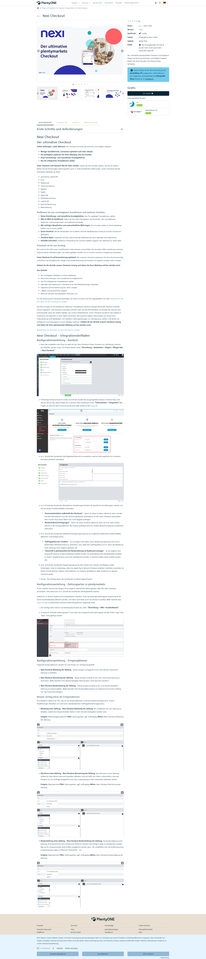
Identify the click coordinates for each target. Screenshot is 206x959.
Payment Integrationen (66, 8)
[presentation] (38, 51)
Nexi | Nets (148, 26)
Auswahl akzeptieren (58, 954)
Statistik (60, 948)
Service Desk (76, 932)
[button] (73, 84)
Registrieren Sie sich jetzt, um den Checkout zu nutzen (58, 330)
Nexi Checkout (82, 8)
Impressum (164, 957)
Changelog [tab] (62, 122)
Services (85, 3)
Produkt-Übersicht (44, 929)
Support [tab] (76, 122)
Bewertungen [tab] (91, 122)
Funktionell (45, 948)
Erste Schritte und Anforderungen (60, 129)
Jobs (140, 932)
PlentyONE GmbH (146, 929)
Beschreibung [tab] (45, 122)
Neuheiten (109, 3)
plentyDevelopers (111, 929)
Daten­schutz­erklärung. (51, 943)
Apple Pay (40, 602)
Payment (52, 8)
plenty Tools (97, 3)
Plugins (75, 3)
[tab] (80, 130)
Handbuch (149, 79)
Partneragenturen (132, 3)
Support (94, 406)
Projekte (119, 3)
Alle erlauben (148, 954)
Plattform (40, 932)
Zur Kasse (147, 93)
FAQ (72, 929)
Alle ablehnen (103, 954)
